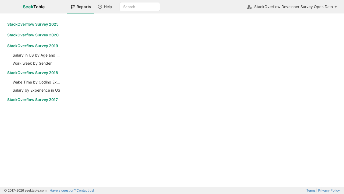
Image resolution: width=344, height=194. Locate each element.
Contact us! (72, 190)
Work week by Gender (32, 63)
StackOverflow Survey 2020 (33, 35)
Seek (34, 6)
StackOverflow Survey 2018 (32, 72)
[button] (292, 6)
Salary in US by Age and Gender (38, 55)
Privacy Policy (329, 190)
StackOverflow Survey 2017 (32, 99)
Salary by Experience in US (36, 90)
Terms (311, 190)
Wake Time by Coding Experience (38, 82)
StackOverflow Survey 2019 (32, 45)
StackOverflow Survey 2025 (33, 24)
